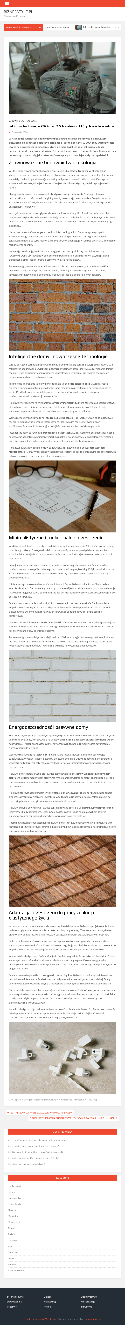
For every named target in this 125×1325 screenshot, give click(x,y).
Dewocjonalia (14, 1204)
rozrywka (12, 1240)
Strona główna (15, 1296)
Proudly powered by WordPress (40, 1318)
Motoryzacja (14, 1222)
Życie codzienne (16, 1270)
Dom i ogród (15, 1099)
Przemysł (12, 1228)
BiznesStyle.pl (18, 11)
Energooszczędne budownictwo (40, 1099)
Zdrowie (12, 1264)
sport (11, 1246)
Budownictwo (16, 121)
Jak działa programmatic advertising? (26, 1164)
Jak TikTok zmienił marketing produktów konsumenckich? (37, 1152)
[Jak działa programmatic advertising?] (111, 26)
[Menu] (7, 3)
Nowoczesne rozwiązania (71, 1099)
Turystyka (13, 1252)
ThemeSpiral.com (92, 1318)
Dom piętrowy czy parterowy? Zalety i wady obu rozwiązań (41, 1113)
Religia (11, 1234)
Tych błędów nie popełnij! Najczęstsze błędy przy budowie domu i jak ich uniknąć (72, 1118)
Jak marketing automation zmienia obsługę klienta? (77, 27)
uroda (11, 1258)
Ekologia (31, 121)
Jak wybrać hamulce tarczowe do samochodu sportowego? (37, 1139)
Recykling (92, 1099)
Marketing (13, 1216)
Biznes (11, 1192)
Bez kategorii (14, 1186)
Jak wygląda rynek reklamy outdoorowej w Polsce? (33, 1146)
